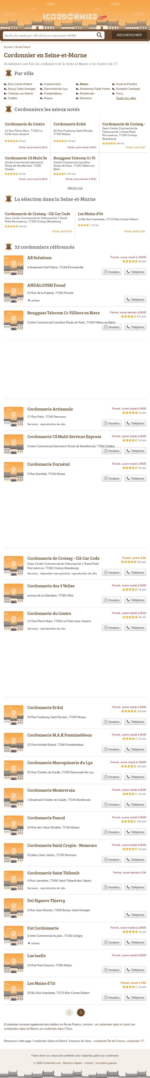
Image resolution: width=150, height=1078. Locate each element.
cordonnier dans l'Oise (57, 1028)
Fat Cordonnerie (43, 928)
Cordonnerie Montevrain (51, 790)
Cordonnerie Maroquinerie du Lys (60, 762)
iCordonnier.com (75, 16)
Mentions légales (72, 1063)
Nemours (86, 98)
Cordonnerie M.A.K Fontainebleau (59, 735)
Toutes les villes (126, 98)
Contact (89, 1063)
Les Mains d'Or (90, 213)
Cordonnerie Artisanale (50, 409)
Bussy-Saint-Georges (22, 88)
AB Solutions (39, 257)
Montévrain (87, 93)
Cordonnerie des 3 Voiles (50, 586)
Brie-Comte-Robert (20, 84)
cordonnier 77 (135, 1041)
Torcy (119, 93)
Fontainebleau (53, 93)
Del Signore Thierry (46, 900)
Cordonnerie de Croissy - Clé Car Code (123, 126)
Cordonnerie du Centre (25, 124)
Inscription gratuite (106, 1063)
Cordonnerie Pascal (46, 818)
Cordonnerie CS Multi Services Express (26, 160)
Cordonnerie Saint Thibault (53, 873)
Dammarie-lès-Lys (56, 88)
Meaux (48, 98)
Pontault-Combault (128, 88)
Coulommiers (52, 84)
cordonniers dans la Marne (21, 1028)
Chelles (12, 98)
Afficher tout (75, 188)
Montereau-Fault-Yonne (95, 88)
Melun (84, 84)
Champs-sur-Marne (20, 93)
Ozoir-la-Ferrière (126, 84)
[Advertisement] (75, 654)
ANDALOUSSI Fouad (46, 285)
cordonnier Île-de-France (109, 1041)
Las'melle (36, 955)
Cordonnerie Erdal (70, 124)
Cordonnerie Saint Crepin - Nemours (62, 845)
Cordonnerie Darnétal (48, 464)
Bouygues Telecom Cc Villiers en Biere (74, 160)
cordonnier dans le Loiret (114, 1024)
